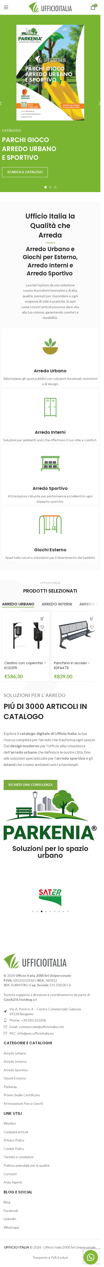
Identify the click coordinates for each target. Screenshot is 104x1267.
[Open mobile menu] (6, 7)
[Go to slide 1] (45, 187)
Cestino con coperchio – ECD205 (25, 665)
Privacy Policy (14, 1140)
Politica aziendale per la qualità (26, 1165)
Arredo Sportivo (16, 1070)
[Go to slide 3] (55, 187)
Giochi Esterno (15, 1078)
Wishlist (10, 1123)
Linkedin (10, 1219)
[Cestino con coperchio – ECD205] (25, 635)
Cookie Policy (14, 1149)
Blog (7, 1202)
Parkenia (10, 1087)
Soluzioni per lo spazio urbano (50, 852)
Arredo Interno (15, 1061)
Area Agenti (13, 1182)
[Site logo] (50, 7)
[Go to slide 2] (50, 187)
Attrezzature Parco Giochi (23, 1103)
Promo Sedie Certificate (22, 1095)
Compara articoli (16, 1132)
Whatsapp (11, 1227)
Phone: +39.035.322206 (27, 1020)
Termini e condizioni (18, 1157)
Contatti (10, 1174)
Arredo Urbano (15, 1053)
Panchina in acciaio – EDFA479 (72, 665)
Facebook (11, 1210)
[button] (42, 618)
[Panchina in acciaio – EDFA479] (75, 635)
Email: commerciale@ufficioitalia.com (36, 1027)
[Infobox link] (50, 357)
